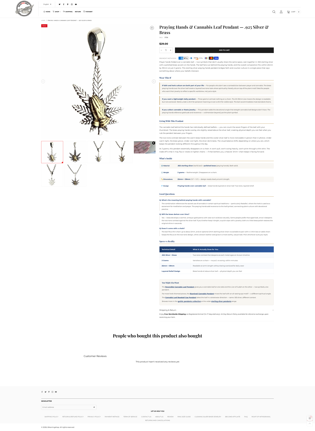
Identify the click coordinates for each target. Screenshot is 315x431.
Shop (57, 12)
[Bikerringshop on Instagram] (52, 392)
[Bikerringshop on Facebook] (42, 392)
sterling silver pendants (221, 301)
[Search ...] (274, 11)
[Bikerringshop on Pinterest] (48, 392)
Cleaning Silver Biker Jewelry (208, 417)
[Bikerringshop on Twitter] (45, 392)
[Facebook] (64, 4)
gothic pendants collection (189, 301)
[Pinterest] (68, 4)
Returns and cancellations (157, 420)
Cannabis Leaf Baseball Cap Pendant (180, 297)
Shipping (68, 12)
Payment (89, 12)
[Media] (152, 28)
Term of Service (130, 417)
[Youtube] (76, 4)
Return (78, 12)
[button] (43, 81)
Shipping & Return (167, 310)
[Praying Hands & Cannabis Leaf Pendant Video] (145, 147)
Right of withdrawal (261, 417)
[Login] (281, 11)
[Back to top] (310, 423)
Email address (48, 407)
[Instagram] (72, 4)
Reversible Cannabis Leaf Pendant (179, 287)
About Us (159, 417)
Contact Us (146, 417)
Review (170, 417)
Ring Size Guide (184, 417)
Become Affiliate (232, 417)
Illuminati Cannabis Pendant (202, 294)
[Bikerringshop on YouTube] (55, 392)
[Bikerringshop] (24, 8)
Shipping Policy (51, 417)
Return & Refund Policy (73, 417)
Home (48, 12)
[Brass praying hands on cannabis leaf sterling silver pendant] (75, 175)
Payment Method (112, 417)
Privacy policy (94, 417)
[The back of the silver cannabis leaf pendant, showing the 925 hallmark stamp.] (52, 175)
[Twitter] (60, 4)
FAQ (246, 417)
